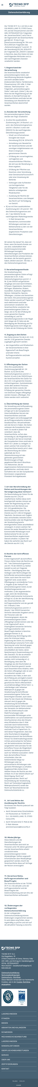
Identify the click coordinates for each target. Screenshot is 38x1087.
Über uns (5, 1060)
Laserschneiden (9, 1014)
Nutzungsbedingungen (10, 975)
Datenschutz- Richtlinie (11, 977)
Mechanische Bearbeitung (14, 1037)
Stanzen (5, 1018)
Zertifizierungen (9, 1064)
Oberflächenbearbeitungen (15, 1050)
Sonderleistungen (10, 1046)
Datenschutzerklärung (10, 973)
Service (5, 1055)
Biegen (4, 1023)
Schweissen (6, 1032)
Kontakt (5, 1069)
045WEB (18, 1085)
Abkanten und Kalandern (13, 1028)
